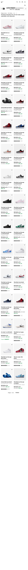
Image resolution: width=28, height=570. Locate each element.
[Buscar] (17, 2)
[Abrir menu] (25, 2)
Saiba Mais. (17, 9)
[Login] (20, 2)
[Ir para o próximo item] (25, 8)
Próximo (17, 392)
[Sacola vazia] (22, 2)
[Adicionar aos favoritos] (12, 20)
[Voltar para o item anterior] (1, 8)
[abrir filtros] (25, 5)
